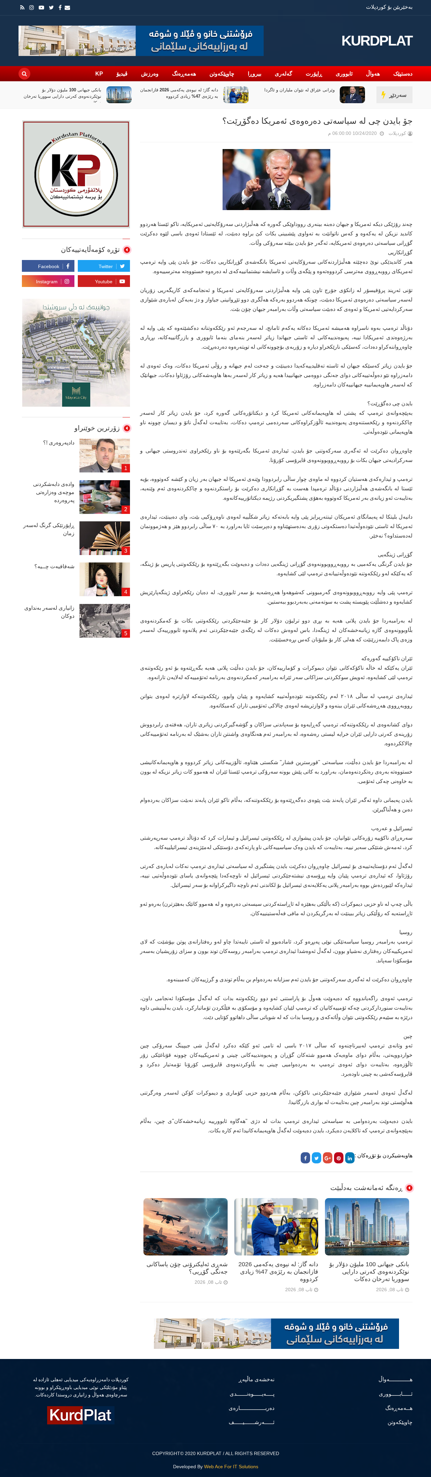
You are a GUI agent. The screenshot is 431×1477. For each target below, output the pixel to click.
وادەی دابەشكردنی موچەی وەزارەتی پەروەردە (53, 492)
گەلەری (283, 74)
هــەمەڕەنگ (398, 1408)
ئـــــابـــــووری (395, 1394)
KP (99, 74)
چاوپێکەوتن (221, 74)
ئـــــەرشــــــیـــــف (251, 1422)
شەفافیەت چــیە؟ (54, 566)
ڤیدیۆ (122, 74)
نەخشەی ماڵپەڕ (256, 1379)
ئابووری (344, 74)
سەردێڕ (397, 95)
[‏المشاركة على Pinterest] (338, 1157)
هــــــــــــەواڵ (395, 1379)
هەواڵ (373, 74)
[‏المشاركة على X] (316, 1157)
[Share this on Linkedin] (350, 1157)
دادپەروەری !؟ (58, 442)
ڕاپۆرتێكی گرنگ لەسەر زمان (48, 529)
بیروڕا (254, 74)
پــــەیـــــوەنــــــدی (252, 1394)
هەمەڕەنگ (184, 74)
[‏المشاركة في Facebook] (305, 1157)
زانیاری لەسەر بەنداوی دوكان (49, 612)
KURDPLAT (376, 41)
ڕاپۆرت (314, 74)
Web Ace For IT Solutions (231, 1466)
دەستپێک (402, 74)
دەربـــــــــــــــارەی (251, 1408)
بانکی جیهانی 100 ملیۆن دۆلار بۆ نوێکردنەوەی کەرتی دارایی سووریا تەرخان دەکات (179, 96)
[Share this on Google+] (327, 1157)
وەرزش (150, 74)
